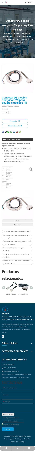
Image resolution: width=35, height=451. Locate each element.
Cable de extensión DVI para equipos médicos (16, 255)
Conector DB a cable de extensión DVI (16, 231)
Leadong (21, 442)
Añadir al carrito (14, 126)
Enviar (8, 429)
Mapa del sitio (23, 439)
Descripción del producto (12, 139)
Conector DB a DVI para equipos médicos (14, 249)
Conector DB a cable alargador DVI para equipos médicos (17, 243)
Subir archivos (8, 414)
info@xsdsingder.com (11, 371)
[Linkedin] (3, 336)
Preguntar (14, 121)
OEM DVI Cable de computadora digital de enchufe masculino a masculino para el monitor (11, 294)
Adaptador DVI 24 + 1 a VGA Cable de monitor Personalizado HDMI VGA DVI (23, 294)
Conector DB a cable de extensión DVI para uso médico (16, 262)
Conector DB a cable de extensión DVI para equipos (16, 236)
